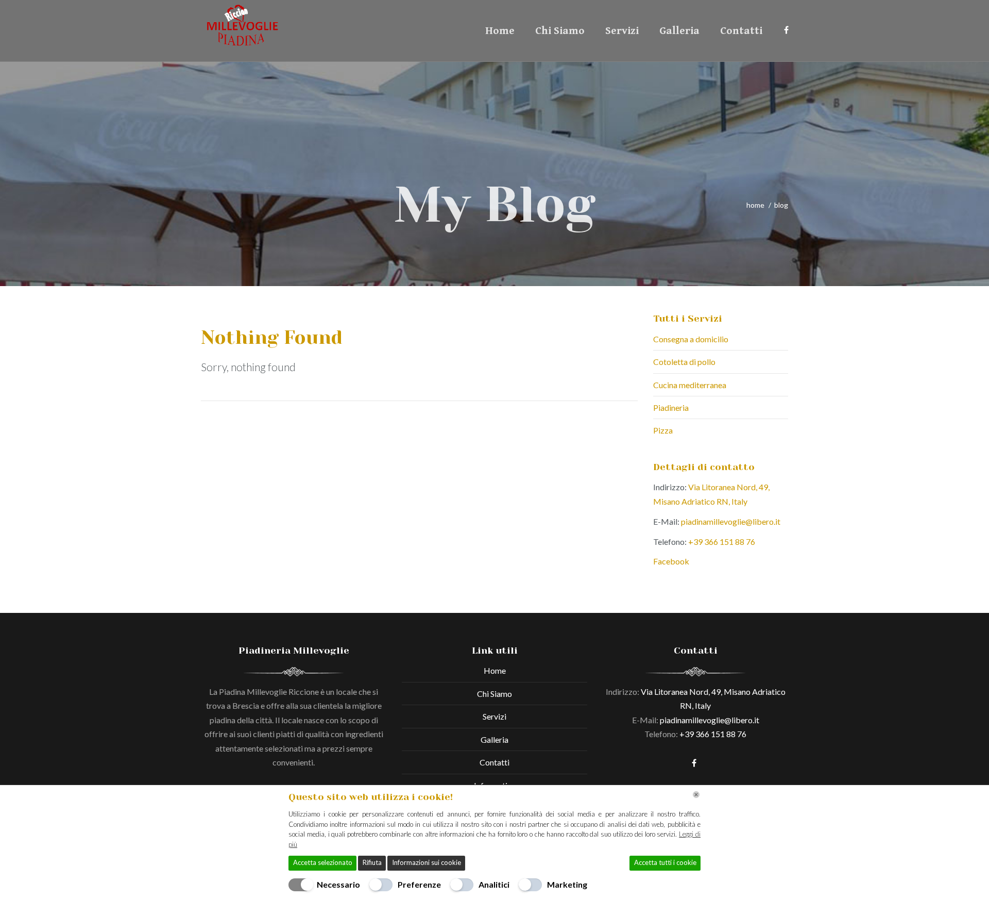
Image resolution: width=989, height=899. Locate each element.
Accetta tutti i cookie (665, 862)
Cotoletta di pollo (684, 362)
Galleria (679, 31)
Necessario (338, 884)
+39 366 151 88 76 (721, 541)
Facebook (671, 561)
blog (781, 205)
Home (500, 31)
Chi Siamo (560, 31)
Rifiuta (372, 862)
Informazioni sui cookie (426, 862)
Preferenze (419, 884)
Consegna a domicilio (690, 339)
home (755, 205)
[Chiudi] (696, 794)
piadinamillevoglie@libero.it (729, 521)
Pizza (663, 430)
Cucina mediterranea (689, 385)
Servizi (622, 31)
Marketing (567, 884)
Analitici (494, 884)
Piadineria (671, 407)
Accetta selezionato (322, 862)
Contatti (741, 31)
